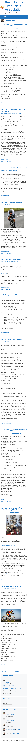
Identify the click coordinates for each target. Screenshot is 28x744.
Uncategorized (5, 159)
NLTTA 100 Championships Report (11, 259)
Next (17, 671)
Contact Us (18, 725)
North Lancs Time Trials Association (14, 5)
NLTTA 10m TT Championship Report (11, 202)
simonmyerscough (10, 713)
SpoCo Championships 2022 (9, 295)
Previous (3, 671)
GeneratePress (16, 742)
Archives (5, 702)
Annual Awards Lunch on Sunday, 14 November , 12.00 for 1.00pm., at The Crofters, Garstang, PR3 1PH (11, 508)
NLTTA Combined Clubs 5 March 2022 (12, 339)
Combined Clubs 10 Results (7, 351)
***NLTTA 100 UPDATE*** (9, 685)
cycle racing (5, 664)
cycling (4, 102)
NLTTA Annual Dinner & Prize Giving (11, 692)
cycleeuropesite (10, 725)
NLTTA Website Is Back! (8, 679)
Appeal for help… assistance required (12, 688)
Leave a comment (6, 104)
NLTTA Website (6, 682)
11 (14, 671)
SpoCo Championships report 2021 (11, 586)
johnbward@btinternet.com (7, 573)
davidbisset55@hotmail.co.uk (8, 545)
